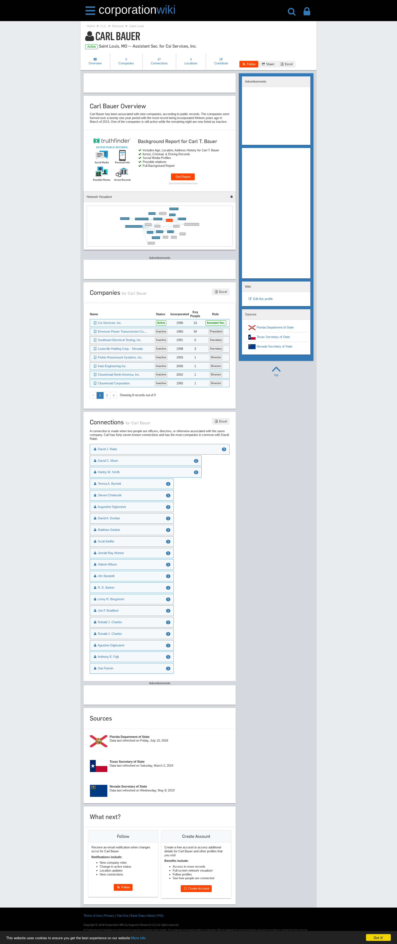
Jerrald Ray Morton (155, 237)
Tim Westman (148, 224)
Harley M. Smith (160, 231)
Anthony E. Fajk (108, 656)
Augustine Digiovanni (158, 219)
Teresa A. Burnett (109, 483)
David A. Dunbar (152, 213)
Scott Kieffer (105, 541)
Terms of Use (93, 915)
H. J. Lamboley (163, 213)
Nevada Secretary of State (274, 346)
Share (269, 64)
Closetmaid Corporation (113, 383)
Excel (288, 64)
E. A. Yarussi (176, 226)
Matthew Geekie (108, 530)
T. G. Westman (151, 243)
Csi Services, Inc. (182, 218)
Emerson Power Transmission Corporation (134, 226)
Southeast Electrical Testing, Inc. (119, 340)
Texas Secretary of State (273, 337)
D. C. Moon (174, 237)
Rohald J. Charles (109, 622)
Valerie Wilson (172, 214)
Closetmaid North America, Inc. (118, 374)
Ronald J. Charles (109, 633)
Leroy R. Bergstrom (110, 599)
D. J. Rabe (166, 237)
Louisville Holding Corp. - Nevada (191, 224)
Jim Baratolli (105, 576)
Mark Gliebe (182, 233)
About (151, 915)
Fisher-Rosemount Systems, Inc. (142, 219)
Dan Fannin (157, 226)
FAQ (160, 915)
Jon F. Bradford (107, 610)
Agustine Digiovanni (110, 645)
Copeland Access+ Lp (125, 218)
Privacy (109, 915)
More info (138, 937)
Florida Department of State (275, 327)
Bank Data (137, 915)
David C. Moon (170, 231)
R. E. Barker (106, 587)
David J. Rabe (150, 232)
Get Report (183, 176)
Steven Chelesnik (109, 495)
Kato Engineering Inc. (174, 208)
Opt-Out (122, 915)
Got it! (378, 937)
